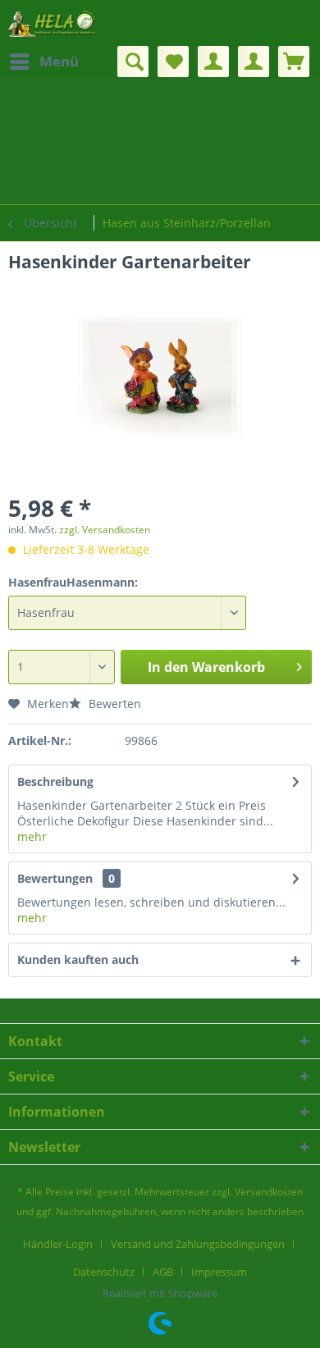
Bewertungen (55, 878)
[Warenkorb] (293, 61)
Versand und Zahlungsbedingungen (198, 1243)
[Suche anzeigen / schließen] (133, 61)
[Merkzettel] (173, 61)
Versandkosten (269, 1192)
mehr (32, 836)
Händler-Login (58, 1243)
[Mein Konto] (213, 61)
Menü (59, 61)
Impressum (219, 1271)
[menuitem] (43, 61)
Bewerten (113, 703)
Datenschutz (104, 1271)
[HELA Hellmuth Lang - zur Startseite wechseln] (52, 22)
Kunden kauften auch (78, 959)
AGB (163, 1271)
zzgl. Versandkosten (104, 530)
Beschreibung (55, 781)
